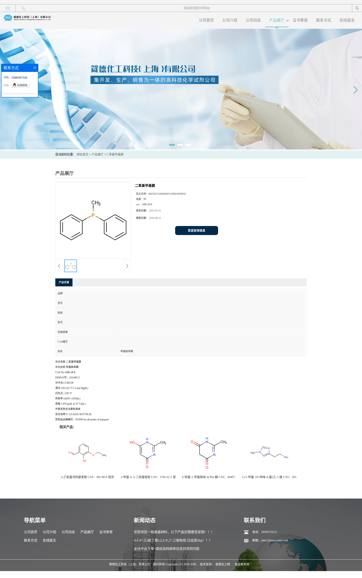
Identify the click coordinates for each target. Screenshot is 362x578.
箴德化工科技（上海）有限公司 (129, 564)
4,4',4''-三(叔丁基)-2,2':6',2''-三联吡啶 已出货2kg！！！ (173, 540)
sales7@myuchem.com (274, 540)
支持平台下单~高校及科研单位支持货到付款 (166, 549)
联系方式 (323, 20)
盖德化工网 (222, 564)
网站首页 (82, 154)
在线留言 (347, 20)
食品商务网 (242, 564)
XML (193, 564)
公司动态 (253, 20)
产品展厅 (276, 20)
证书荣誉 (300, 20)
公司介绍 (229, 20)
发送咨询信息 (196, 230)
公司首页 (206, 20)
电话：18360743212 (264, 532)
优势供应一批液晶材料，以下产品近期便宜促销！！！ (174, 532)
